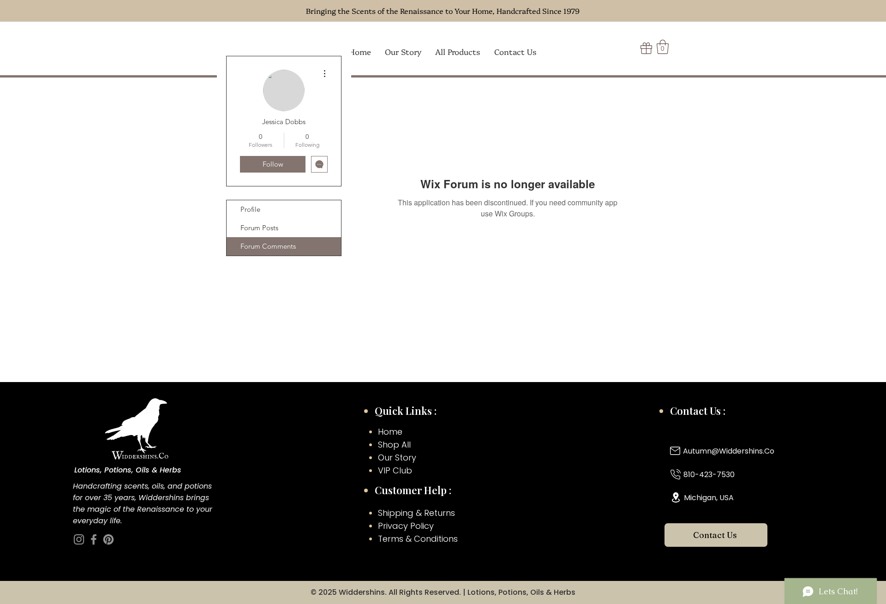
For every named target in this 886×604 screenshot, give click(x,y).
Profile (250, 209)
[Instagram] (79, 539)
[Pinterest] (108, 539)
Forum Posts (259, 227)
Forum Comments (268, 246)
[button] (663, 47)
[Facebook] (94, 539)
